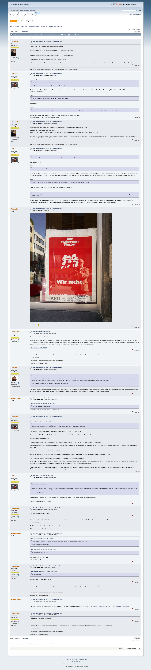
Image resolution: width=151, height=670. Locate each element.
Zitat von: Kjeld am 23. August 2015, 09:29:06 (41, 421)
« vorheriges (132, 29)
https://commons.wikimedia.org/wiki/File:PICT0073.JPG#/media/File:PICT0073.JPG (106, 606)
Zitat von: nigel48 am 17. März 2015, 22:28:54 (41, 79)
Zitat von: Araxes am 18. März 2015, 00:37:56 (41, 373)
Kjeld (15, 368)
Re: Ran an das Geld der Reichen (43, 398)
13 (20, 31)
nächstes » (138, 29)
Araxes (15, 74)
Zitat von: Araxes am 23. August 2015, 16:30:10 (42, 538)
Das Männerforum (19, 4)
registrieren (32, 10)
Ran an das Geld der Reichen (41, 331)
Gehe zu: (121, 648)
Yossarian (16, 332)
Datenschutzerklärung (135, 14)
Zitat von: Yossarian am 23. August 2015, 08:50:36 (43, 403)
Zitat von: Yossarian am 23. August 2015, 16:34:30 (43, 549)
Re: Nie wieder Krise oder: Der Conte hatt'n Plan (47, 41)
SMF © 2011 (75, 659)
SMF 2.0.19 (68, 659)
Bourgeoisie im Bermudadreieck (39, 337)
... (19, 31)
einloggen (24, 10)
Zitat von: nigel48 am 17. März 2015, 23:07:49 (41, 154)
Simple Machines (83, 659)
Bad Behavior (64, 663)
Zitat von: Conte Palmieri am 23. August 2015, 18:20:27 (44, 571)
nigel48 (15, 41)
